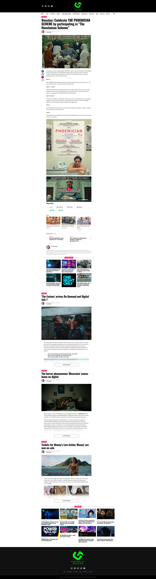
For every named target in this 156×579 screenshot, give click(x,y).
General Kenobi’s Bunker (66, 13)
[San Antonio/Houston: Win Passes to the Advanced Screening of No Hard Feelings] (84, 221)
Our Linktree (69, 571)
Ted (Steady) (48, 32)
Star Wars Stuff (84, 13)
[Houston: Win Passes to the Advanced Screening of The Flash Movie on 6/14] (53, 221)
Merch (97, 13)
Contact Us (102, 13)
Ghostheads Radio (76, 13)
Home (47, 13)
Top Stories (52, 13)
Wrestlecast (91, 13)
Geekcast (58, 13)
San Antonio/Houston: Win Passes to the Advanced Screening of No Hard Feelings (83, 226)
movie (55, 233)
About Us (108, 13)
